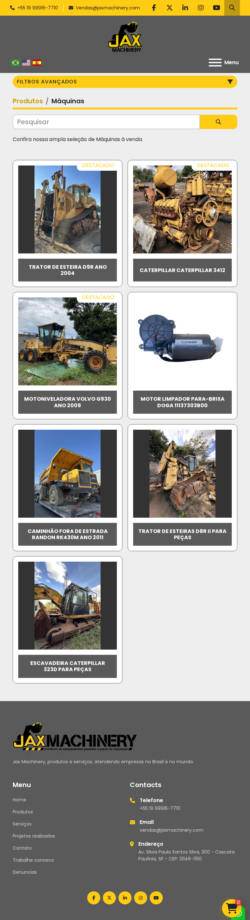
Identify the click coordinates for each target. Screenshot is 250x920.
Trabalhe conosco (33, 860)
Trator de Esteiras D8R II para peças (182, 534)
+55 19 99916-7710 (37, 8)
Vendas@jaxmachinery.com (108, 8)
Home (19, 800)
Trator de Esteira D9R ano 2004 (68, 270)
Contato (22, 848)
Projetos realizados (34, 836)
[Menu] (215, 62)
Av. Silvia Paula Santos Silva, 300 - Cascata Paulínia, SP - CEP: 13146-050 (186, 855)
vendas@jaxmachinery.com (171, 830)
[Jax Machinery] (75, 736)
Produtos (23, 812)
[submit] (218, 122)
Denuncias (25, 872)
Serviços (22, 824)
